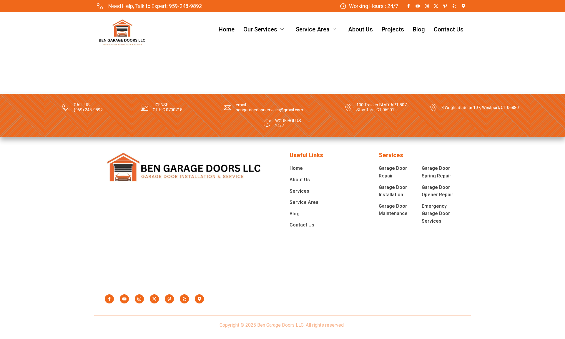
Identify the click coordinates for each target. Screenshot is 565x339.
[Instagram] (426, 6)
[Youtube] (417, 6)
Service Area (313, 29)
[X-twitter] (436, 6)
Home (227, 29)
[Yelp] (454, 6)
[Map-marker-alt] (463, 6)
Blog (419, 29)
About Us (360, 29)
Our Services (260, 29)
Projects (393, 29)
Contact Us (448, 29)
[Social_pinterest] (445, 6)
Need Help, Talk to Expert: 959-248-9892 (155, 6)
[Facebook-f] (408, 6)
